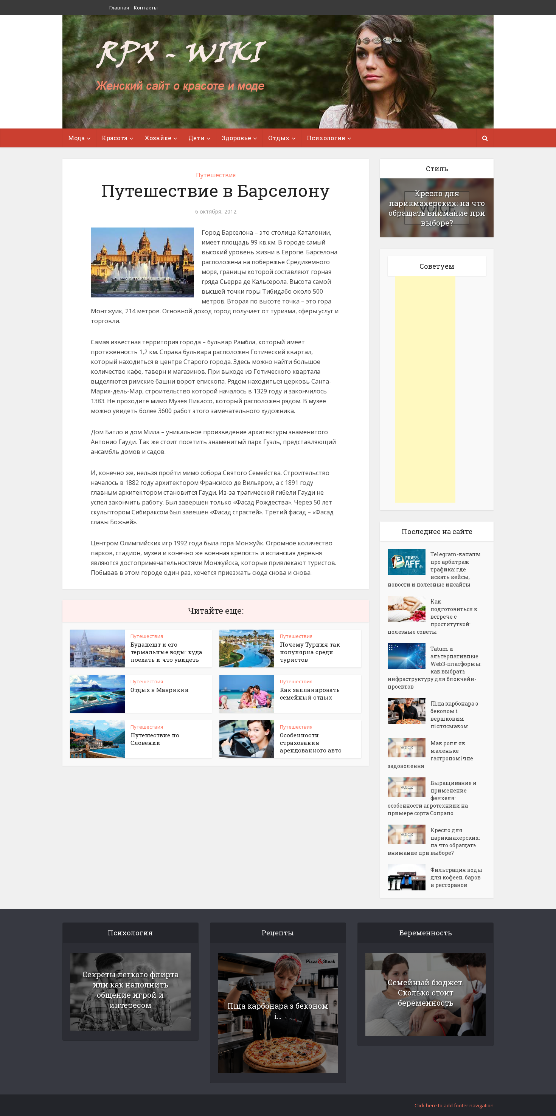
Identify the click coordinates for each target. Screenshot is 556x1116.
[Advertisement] (425, 389)
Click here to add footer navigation (454, 1105)
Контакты (146, 7)
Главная (119, 7)
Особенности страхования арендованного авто (311, 742)
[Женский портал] (181, 67)
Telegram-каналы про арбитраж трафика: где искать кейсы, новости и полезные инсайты (434, 569)
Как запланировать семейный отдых (310, 693)
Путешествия (216, 175)
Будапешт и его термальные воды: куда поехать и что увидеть (166, 652)
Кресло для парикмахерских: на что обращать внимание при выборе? (436, 208)
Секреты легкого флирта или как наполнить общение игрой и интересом (130, 989)
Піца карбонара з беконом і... (277, 1011)
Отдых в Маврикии (159, 689)
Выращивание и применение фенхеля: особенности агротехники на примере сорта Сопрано (432, 798)
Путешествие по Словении (154, 738)
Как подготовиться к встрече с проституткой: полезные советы (432, 616)
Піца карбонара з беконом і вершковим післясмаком (454, 715)
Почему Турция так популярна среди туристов (310, 652)
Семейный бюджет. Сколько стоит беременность (426, 992)
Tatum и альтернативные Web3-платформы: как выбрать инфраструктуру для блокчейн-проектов (434, 667)
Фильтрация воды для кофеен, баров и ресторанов (456, 877)
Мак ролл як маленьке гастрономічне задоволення (430, 754)
